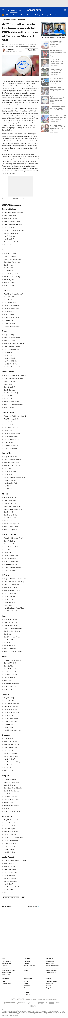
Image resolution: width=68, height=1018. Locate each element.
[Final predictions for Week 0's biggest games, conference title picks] (45, 72)
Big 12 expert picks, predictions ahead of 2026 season (58, 52)
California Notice (51, 971)
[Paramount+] (32, 1002)
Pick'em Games (6, 961)
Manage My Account (52, 981)
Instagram (27, 986)
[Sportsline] (21, 1002)
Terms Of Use (50, 961)
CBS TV (26, 970)
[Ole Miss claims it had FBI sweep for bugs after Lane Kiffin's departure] (45, 119)
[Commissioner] (42, 1002)
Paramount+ (27, 968)
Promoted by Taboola (32, 906)
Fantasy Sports (6, 963)
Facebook (27, 988)
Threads (26, 992)
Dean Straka (11, 49)
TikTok (26, 983)
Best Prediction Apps (8, 970)
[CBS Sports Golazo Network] (47, 999)
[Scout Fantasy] (60, 1003)
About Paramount (29, 966)
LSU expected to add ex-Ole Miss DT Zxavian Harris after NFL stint (57, 108)
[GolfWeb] (34, 1006)
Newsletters (49, 983)
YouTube (26, 981)
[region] (53, 29)
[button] (3, 10)
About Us (27, 961)
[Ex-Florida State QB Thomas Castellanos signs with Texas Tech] (45, 91)
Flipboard (27, 995)
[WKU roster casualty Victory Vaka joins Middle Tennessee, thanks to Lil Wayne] (45, 128)
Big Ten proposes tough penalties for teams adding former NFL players (57, 99)
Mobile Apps (6, 975)
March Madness (7, 972)
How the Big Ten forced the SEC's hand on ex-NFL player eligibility (57, 61)
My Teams (49, 986)
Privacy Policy (50, 963)
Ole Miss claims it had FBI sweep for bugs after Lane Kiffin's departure (58, 117)
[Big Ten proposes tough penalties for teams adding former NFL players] (45, 100)
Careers (26, 963)
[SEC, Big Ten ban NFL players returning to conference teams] (45, 82)
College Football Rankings (9, 19)
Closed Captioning (51, 969)
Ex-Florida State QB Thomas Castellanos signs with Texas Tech (57, 89)
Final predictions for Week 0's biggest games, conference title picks (57, 70)
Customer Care (6, 983)
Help (3, 981)
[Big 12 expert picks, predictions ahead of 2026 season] (45, 54)
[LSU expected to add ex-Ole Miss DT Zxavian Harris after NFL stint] (45, 110)
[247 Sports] (9, 1002)
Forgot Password (51, 988)
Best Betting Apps (7, 968)
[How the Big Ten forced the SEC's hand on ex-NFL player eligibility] (45, 63)
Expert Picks (21, 19)
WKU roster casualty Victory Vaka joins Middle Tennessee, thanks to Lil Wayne (57, 127)
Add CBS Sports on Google (31, 49)
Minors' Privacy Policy (52, 966)
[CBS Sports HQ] (31, 999)
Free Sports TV (6, 966)
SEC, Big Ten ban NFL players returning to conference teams (57, 80)
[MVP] (51, 1002)
